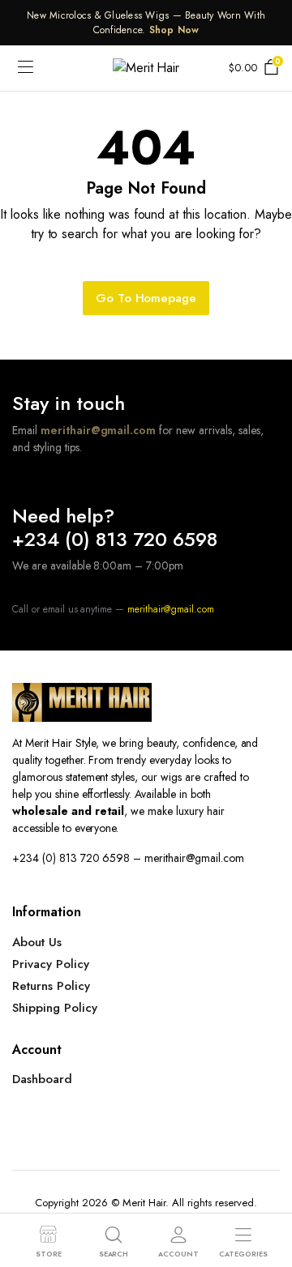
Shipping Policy (54, 1008)
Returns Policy (51, 986)
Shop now (174, 30)
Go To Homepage (146, 298)
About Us (37, 942)
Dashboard (42, 1079)
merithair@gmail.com (98, 430)
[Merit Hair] (146, 68)
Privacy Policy (50, 964)
